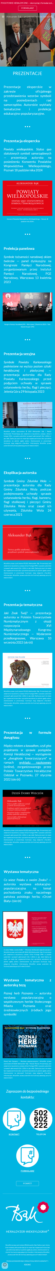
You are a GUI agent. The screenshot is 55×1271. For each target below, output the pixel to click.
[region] (27, 6)
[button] (3, 16)
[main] (27, 73)
